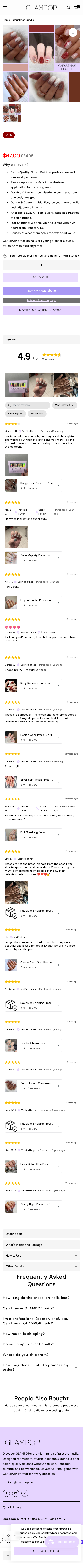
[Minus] (8, 265)
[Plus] (75, 265)
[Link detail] (7, 1493)
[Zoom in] (73, 32)
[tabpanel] (41, 808)
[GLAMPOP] (41, 7)
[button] (17, 385)
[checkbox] (37, 413)
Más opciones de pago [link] (41, 300)
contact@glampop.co (18, 1482)
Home (6, 20)
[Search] (68, 7)
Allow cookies (45, 1551)
